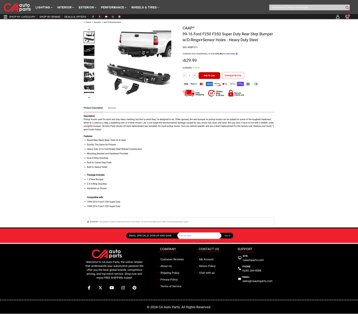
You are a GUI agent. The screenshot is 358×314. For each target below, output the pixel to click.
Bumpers (97, 22)
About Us (166, 266)
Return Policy (207, 266)
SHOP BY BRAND (49, 16)
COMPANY (168, 249)
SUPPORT (245, 249)
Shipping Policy (169, 272)
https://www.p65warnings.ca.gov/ (175, 222)
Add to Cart (209, 75)
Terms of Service (171, 286)
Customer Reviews (172, 259)
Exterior (88, 22)
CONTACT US (209, 249)
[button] (89, 29)
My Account (206, 259)
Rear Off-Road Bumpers (112, 22)
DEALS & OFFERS (75, 16)
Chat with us (207, 272)
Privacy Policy (169, 279)
